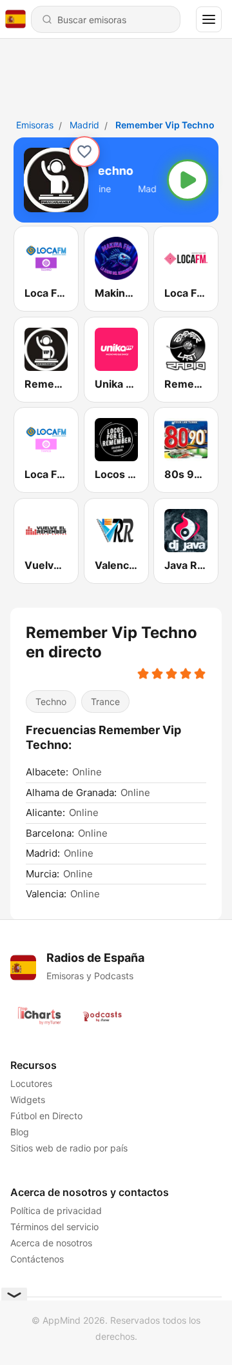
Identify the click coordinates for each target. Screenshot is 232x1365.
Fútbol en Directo (46, 1115)
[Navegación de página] (209, 19)
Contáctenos (37, 1258)
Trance (105, 701)
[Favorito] (84, 151)
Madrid (84, 124)
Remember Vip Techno (165, 124)
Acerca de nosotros (51, 1242)
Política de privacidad (56, 1210)
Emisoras (34, 124)
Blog (19, 1131)
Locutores (31, 1083)
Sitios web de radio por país (69, 1147)
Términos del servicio (54, 1226)
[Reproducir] (187, 180)
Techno (50, 701)
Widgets (27, 1099)
